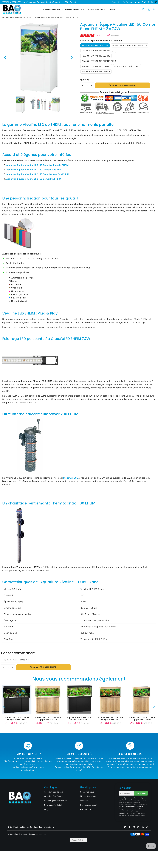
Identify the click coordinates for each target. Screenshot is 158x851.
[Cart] (154, 9)
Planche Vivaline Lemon (96, 66)
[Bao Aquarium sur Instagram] (149, 2)
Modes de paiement (89, 796)
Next (71, 57)
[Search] (143, 9)
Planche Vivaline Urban (96, 71)
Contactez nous (87, 792)
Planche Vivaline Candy (96, 56)
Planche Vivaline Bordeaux (98, 50)
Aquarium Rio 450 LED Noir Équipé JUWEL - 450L (17, 718)
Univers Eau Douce (73, 9)
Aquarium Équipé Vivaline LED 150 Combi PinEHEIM (33, 179)
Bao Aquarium (21, 834)
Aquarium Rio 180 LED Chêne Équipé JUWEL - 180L (110, 718)
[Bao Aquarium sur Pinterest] (145, 2)
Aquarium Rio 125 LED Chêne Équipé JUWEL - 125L (142, 718)
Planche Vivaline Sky (127, 66)
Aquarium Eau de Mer (53, 792)
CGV (10, 827)
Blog (114, 2)
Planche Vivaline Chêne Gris (99, 61)
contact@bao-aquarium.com (134, 815)
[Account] (148, 9)
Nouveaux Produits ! (53, 805)
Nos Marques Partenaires (55, 800)
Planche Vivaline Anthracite (129, 45)
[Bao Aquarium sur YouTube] (152, 2)
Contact (111, 9)
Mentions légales (21, 827)
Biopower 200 (70, 478)
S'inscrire (140, 793)
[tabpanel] (20, 104)
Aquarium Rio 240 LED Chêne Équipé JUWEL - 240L (48, 718)
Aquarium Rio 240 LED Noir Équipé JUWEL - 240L (79, 718)
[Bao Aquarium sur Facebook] (142, 2)
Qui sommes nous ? (88, 805)
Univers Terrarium (95, 9)
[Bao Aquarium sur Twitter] (139, 2)
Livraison (84, 800)
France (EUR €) (77, 840)
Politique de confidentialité (134, 806)
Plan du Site (85, 809)
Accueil (5, 17)
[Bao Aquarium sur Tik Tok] (156, 2)
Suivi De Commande (127, 2)
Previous (5, 57)
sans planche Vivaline (95, 45)
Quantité (84, 79)
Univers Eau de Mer (51, 9)
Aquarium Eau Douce (17, 17)
